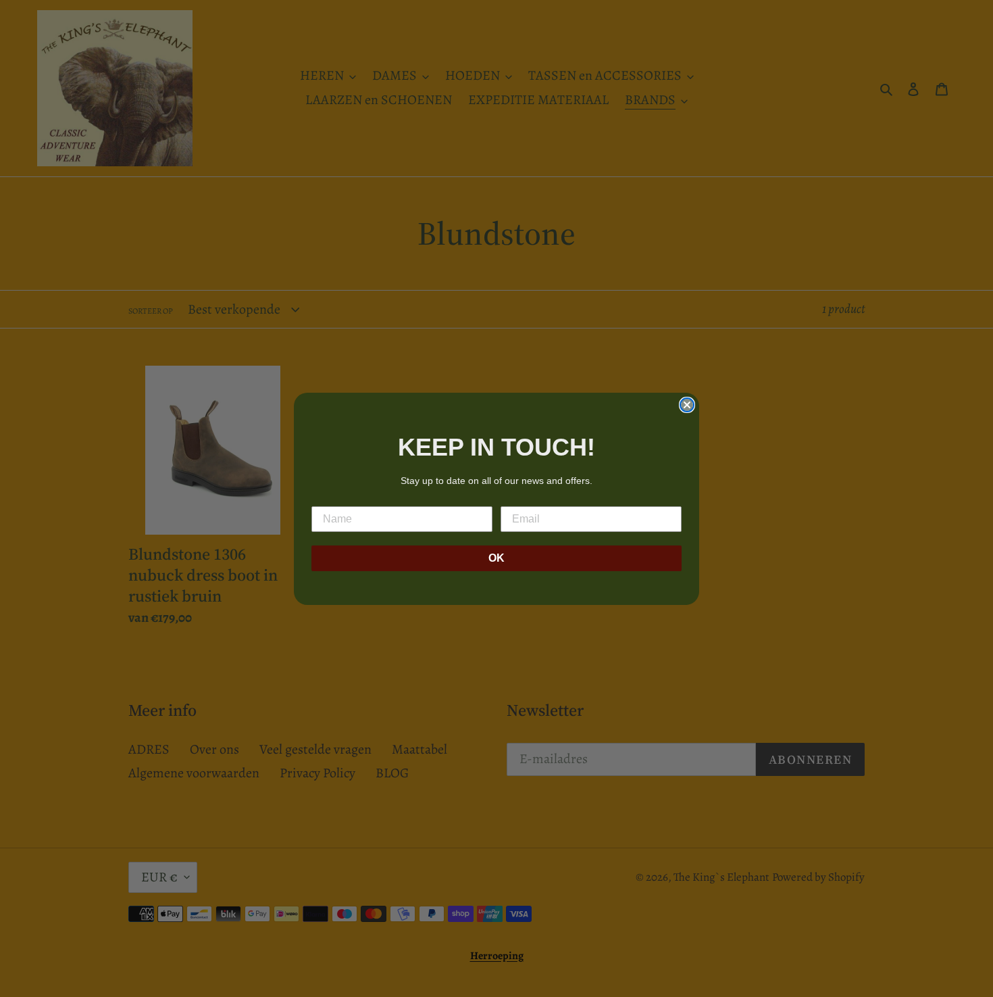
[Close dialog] (687, 405)
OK (496, 558)
